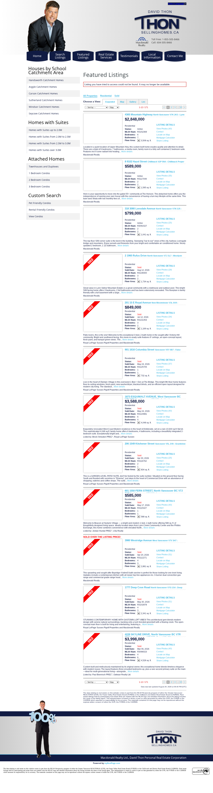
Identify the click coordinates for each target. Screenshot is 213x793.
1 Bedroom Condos (39, 173)
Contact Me (175, 56)
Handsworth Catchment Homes (46, 80)
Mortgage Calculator (165, 138)
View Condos (36, 216)
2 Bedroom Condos (39, 179)
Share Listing (162, 141)
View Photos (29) (164, 270)
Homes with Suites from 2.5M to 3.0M (50, 143)
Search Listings (60, 55)
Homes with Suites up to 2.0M (45, 130)
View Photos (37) (164, 364)
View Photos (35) (164, 176)
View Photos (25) (164, 223)
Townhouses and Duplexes (44, 166)
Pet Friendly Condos (40, 203)
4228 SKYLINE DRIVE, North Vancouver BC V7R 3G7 (153, 635)
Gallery (132, 102)
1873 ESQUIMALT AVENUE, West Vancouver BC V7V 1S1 (153, 398)
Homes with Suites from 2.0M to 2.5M (50, 136)
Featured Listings (83, 55)
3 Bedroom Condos (39, 186)
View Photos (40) (164, 129)
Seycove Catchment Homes (44, 113)
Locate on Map (163, 135)
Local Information (152, 55)
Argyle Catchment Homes (43, 86)
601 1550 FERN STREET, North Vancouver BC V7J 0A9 (154, 492)
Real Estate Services (106, 55)
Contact (159, 132)
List (143, 102)
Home (37, 56)
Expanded (110, 102)
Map (122, 102)
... (177, 107)
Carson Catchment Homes (43, 93)
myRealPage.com (112, 763)
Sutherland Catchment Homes (45, 100)
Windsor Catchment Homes (44, 106)
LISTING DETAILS (165, 125)
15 (181, 107)
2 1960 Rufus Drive (153, 255)
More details (126, 151)
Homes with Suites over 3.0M (45, 150)
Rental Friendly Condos (42, 209)
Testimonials (129, 56)
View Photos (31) (164, 554)
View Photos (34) (164, 317)
